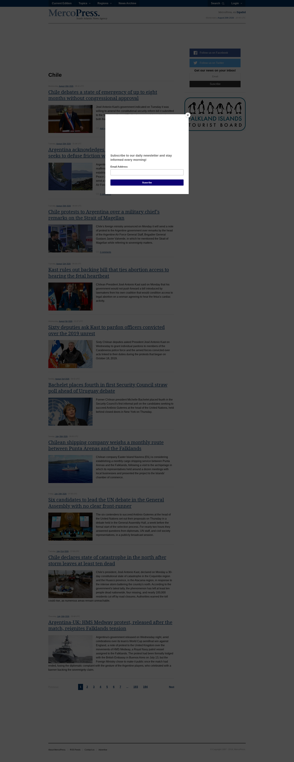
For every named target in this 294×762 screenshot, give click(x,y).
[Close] (187, 115)
